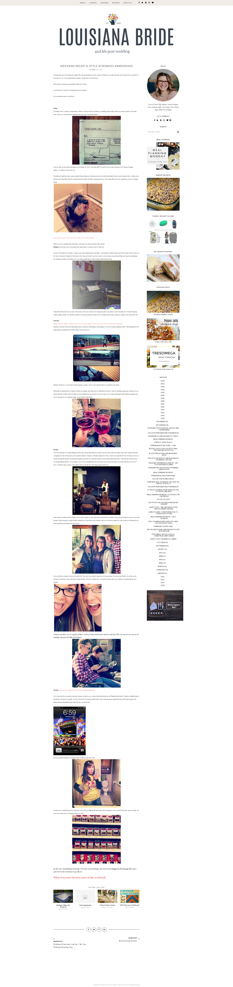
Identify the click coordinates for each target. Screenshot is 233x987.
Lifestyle (127, 3)
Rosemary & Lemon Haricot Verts (163, 436)
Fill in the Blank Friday (163, 479)
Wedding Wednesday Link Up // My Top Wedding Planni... (163, 463)
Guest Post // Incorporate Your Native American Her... (163, 508)
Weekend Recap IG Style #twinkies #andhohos (163, 468)
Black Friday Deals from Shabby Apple (163, 454)
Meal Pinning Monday (163, 439)
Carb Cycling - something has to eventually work (163, 512)
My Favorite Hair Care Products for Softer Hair (163, 530)
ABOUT (82, 3)
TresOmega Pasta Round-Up (163, 369)
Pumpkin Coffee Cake (163, 526)
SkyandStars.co (134, 985)
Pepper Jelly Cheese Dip (163, 342)
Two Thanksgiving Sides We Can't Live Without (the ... (163, 522)
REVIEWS (116, 3)
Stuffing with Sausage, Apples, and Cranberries (163, 429)
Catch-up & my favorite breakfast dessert (163, 503)
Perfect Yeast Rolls (163, 442)
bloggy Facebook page (120, 869)
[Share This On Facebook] (89, 929)
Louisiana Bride (111, 985)
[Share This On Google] (104, 929)
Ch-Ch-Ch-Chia (163, 499)
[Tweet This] (94, 929)
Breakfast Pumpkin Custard (163, 314)
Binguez (56, 247)
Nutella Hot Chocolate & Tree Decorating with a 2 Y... (163, 449)
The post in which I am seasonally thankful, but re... (163, 459)
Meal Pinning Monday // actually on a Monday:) (163, 495)
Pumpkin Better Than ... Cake (163, 445)
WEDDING (104, 3)
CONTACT (93, 3)
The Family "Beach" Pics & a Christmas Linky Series (163, 535)
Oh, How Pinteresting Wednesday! (163, 433)
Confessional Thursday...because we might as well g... (163, 482)
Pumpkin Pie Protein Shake (163, 476)
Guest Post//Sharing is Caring (163, 539)
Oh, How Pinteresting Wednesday (163, 487)
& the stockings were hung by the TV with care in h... (163, 490)
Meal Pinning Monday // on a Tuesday (163, 517)
